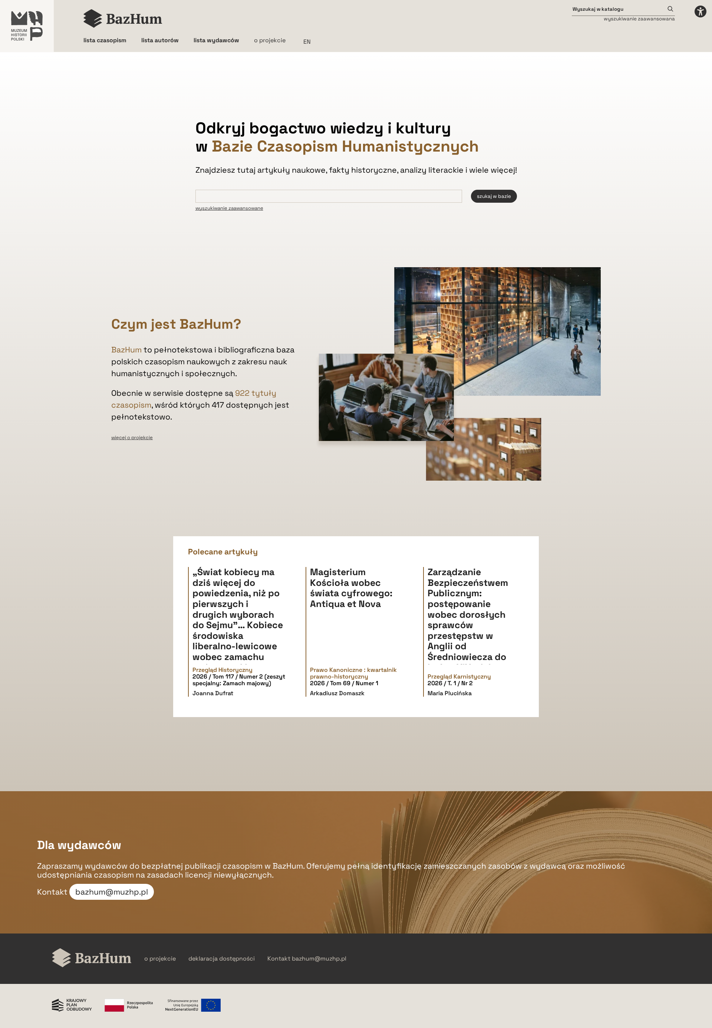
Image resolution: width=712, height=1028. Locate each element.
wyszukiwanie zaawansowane (229, 208)
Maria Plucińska (450, 693)
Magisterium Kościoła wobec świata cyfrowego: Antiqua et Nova (351, 588)
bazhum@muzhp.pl (111, 892)
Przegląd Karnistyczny (459, 676)
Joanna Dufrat (212, 693)
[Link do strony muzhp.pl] (27, 26)
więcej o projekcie (132, 437)
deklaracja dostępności (221, 958)
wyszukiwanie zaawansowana (639, 18)
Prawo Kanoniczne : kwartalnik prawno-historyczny (353, 673)
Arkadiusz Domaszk (337, 693)
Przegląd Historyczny (222, 670)
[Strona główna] (122, 18)
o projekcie (270, 40)
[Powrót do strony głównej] (92, 958)
